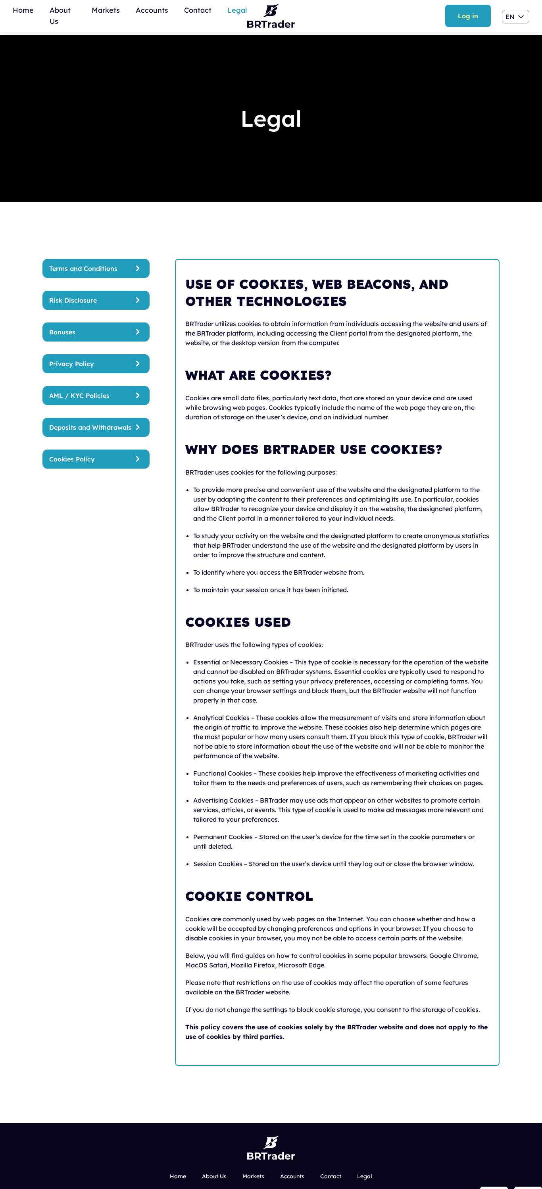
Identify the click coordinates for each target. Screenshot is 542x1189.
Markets (106, 10)
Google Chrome (453, 955)
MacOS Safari (206, 965)
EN (510, 17)
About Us (214, 1176)
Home (23, 10)
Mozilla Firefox (253, 965)
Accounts (152, 10)
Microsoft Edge (301, 965)
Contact (197, 10)
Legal (237, 10)
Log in (468, 16)
